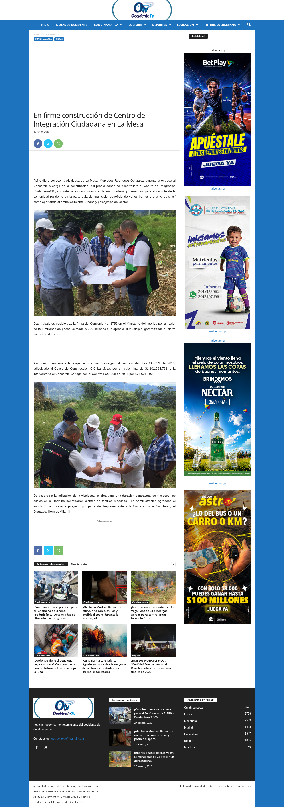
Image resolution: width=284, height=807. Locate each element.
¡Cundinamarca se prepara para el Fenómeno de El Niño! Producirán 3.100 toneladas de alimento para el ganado (56, 612)
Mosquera (190, 721)
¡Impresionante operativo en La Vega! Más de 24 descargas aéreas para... (154, 757)
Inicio (44, 25)
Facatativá (191, 734)
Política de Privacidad (192, 786)
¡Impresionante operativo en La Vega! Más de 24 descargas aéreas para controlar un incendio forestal (152, 612)
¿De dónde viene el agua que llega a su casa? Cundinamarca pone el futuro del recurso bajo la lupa (55, 666)
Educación (185, 25)
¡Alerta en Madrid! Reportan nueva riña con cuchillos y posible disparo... (153, 735)
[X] (48, 143)
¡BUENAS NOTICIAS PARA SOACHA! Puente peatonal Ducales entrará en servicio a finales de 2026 (151, 666)
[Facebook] (38, 143)
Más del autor (79, 564)
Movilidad (190, 747)
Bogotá (136, 655)
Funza (188, 714)
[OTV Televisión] (142, 10)
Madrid (188, 727)
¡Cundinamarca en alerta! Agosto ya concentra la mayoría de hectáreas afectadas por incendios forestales (104, 666)
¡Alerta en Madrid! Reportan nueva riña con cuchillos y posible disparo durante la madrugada (101, 612)
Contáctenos (244, 786)
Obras (59, 39)
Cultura (135, 25)
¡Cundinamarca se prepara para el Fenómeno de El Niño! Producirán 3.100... (154, 713)
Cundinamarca (106, 25)
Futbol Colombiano (220, 25)
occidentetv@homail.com (67, 738)
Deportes (159, 25)
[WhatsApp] (58, 143)
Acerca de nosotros (221, 786)
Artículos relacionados (50, 564)
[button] (249, 25)
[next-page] (173, 564)
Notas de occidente (71, 25)
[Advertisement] (105, 77)
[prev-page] (168, 564)
